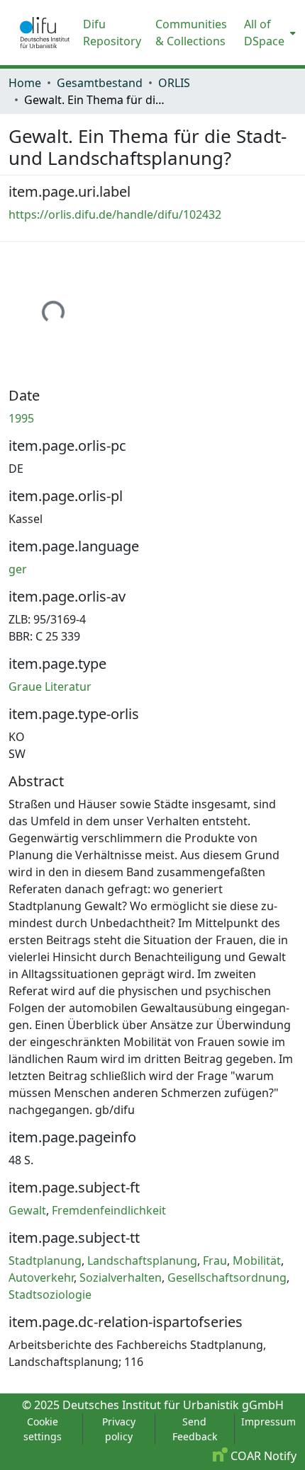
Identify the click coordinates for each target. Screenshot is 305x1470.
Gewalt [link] (27, 1210)
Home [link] (25, 83)
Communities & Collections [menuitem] (191, 32)
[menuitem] (268, 32)
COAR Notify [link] (262, 1456)
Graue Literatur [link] (50, 686)
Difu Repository (112, 32)
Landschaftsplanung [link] (142, 1260)
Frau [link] (215, 1260)
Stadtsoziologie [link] (50, 1294)
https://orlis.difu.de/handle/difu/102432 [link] (115, 214)
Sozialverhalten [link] (120, 1277)
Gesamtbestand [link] (100, 83)
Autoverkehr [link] (41, 1277)
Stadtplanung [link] (45, 1260)
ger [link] (18, 569)
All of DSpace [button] (264, 32)
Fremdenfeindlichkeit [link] (109, 1210)
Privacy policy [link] (118, 1429)
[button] (45, 32)
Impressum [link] (268, 1421)
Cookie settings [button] (42, 1429)
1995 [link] (21, 418)
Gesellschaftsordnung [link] (227, 1277)
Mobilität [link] (257, 1260)
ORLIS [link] (174, 83)
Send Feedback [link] (194, 1429)
